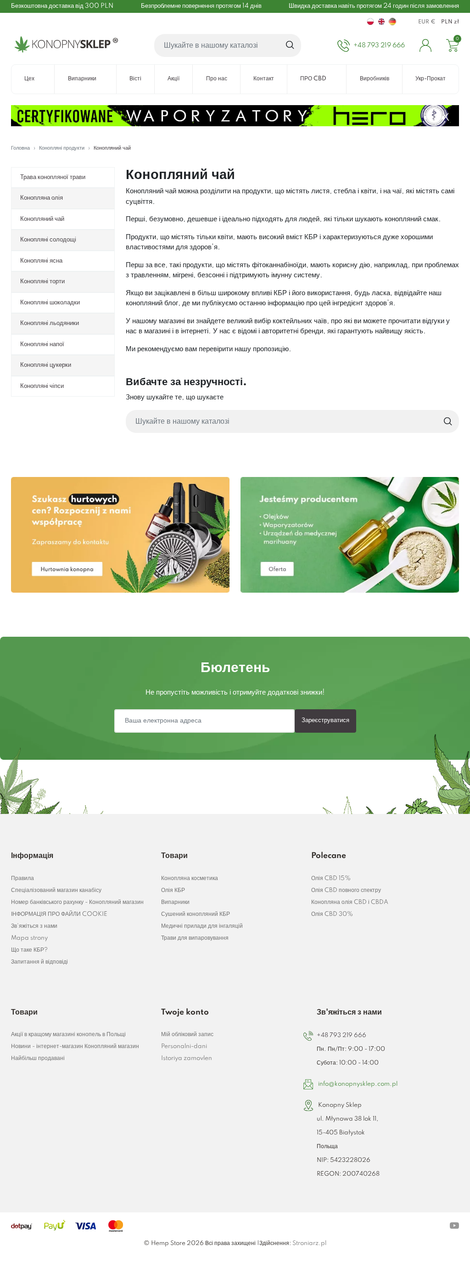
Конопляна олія (41, 198)
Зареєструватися (325, 720)
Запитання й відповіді (39, 962)
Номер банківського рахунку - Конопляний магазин (77, 902)
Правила (22, 878)
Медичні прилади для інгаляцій (202, 926)
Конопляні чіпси (42, 386)
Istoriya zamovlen (186, 1058)
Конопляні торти (42, 281)
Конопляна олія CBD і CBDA (349, 902)
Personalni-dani (184, 1046)
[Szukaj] (290, 45)
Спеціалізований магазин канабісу (56, 890)
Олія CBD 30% (332, 914)
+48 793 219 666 (341, 1035)
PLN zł (450, 22)
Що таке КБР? (29, 950)
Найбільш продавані (38, 1058)
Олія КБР (173, 890)
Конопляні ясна (41, 261)
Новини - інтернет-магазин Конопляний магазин (75, 1046)
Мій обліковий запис (187, 1035)
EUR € (427, 22)
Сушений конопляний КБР (195, 914)
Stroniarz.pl (309, 1243)
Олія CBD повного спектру (346, 890)
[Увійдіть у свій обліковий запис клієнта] (425, 45)
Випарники (175, 902)
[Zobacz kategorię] (120, 535)
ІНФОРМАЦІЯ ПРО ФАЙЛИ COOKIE (59, 914)
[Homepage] (64, 45)
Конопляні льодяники (49, 323)
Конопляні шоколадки (50, 302)
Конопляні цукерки (45, 365)
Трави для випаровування (195, 938)
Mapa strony (29, 938)
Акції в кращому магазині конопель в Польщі (68, 1035)
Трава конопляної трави (52, 177)
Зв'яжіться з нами (34, 926)
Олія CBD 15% (331, 878)
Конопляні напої (42, 344)
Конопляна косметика (189, 878)
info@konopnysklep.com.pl (357, 1084)
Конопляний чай (42, 219)
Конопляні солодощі (48, 239)
